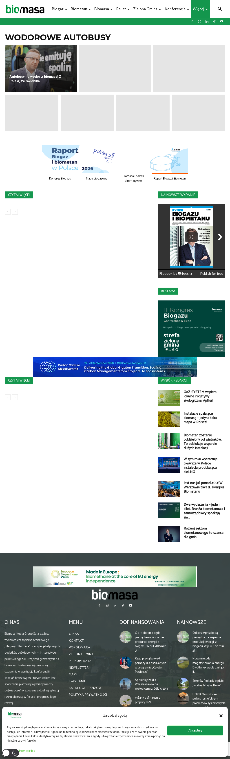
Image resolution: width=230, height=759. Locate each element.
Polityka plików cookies (21, 751)
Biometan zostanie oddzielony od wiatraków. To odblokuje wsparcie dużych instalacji (203, 441)
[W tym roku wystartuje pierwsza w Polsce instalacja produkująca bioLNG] (169, 465)
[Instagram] (199, 21)
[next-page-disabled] (15, 212)
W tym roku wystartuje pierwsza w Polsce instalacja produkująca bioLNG (200, 465)
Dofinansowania (141, 622)
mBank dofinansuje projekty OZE (147, 700)
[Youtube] (221, 21)
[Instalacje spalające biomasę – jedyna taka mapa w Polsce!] (169, 419)
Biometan (79, 9)
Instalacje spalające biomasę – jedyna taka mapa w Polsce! (200, 418)
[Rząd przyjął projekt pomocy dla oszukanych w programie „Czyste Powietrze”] (125, 663)
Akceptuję (195, 730)
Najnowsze (191, 622)
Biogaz (58, 9)
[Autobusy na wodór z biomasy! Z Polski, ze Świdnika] (41, 68)
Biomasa (101, 9)
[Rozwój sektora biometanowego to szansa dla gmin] (169, 534)
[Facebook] (192, 21)
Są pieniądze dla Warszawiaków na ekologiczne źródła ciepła (151, 684)
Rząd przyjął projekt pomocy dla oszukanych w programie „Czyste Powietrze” (150, 665)
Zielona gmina (145, 9)
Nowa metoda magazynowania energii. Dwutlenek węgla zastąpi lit (208, 665)
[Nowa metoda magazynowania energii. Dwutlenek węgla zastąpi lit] (183, 663)
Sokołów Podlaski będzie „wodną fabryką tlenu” (207, 683)
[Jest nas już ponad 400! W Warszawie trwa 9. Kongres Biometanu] (169, 489)
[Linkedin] (206, 21)
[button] (221, 716)
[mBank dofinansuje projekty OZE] (125, 701)
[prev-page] (8, 212)
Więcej (198, 9)
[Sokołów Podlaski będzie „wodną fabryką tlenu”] (183, 684)
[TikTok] (214, 21)
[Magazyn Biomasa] (115, 594)
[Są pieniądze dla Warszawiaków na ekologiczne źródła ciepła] (125, 684)
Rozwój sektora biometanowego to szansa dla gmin (203, 532)
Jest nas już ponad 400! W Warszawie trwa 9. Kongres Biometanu (204, 487)
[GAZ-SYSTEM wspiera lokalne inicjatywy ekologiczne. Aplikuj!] (169, 398)
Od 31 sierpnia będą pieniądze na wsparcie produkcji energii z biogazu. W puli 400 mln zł (150, 641)
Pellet (121, 9)
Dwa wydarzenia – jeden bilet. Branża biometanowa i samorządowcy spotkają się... (204, 511)
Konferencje (175, 9)
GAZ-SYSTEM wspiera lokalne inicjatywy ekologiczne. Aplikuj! (200, 396)
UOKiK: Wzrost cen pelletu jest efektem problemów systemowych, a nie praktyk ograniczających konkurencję (209, 705)
